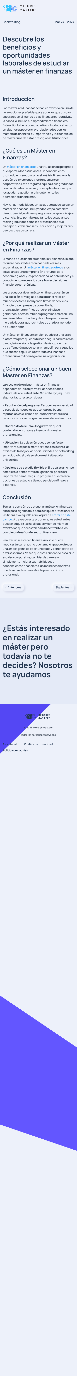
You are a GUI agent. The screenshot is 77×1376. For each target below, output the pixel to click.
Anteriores (14, 587)
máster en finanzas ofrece (45, 267)
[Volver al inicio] (20, 8)
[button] (72, 8)
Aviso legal (10, 744)
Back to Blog (11, 22)
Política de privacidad (38, 744)
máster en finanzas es (21, 167)
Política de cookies (15, 750)
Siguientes (62, 587)
